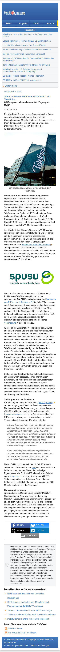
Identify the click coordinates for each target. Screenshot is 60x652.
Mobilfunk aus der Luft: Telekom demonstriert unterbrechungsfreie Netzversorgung (22, 70)
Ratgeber (23, 23)
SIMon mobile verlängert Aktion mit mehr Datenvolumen (27, 50)
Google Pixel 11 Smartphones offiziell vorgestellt (24, 54)
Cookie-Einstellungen (39, 645)
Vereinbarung (10, 323)
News (9, 23)
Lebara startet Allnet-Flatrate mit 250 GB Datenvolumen (27, 41)
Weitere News (11, 86)
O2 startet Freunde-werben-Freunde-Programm (23, 76)
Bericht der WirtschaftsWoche (36, 244)
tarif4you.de (9, 92)
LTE (34, 467)
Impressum (9, 645)
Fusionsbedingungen (13, 414)
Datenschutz (22, 645)
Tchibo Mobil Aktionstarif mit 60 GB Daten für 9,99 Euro (26, 65)
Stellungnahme (45, 402)
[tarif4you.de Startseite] (14, 12)
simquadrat (14, 476)
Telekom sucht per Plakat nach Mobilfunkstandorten (31, 614)
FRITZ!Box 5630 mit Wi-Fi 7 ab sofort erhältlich (23, 80)
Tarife (36, 23)
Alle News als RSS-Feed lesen (22, 633)
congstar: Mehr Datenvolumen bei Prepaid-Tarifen (24, 45)
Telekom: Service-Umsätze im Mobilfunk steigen (29, 610)
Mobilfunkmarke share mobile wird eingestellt (28, 619)
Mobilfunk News (15, 628)
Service (50, 23)
